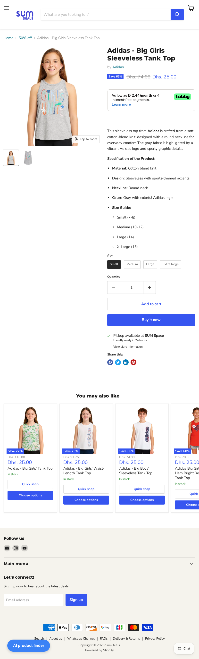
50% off (25, 38)
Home (8, 38)
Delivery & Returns (126, 638)
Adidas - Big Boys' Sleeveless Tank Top (135, 471)
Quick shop (30, 484)
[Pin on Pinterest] (133, 362)
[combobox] (106, 14)
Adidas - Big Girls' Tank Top (30, 468)
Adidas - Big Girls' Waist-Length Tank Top (83, 471)
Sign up (76, 599)
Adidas (118, 67)
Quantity (113, 277)
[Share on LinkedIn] (126, 362)
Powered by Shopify (99, 650)
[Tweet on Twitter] (118, 362)
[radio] (114, 264)
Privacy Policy (155, 638)
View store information (128, 346)
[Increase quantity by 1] (149, 287)
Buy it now (151, 319)
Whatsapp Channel (81, 638)
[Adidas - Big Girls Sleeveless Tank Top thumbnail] (11, 158)
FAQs (104, 638)
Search (39, 638)
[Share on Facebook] (110, 362)
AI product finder (28, 645)
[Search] (177, 14)
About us (55, 638)
